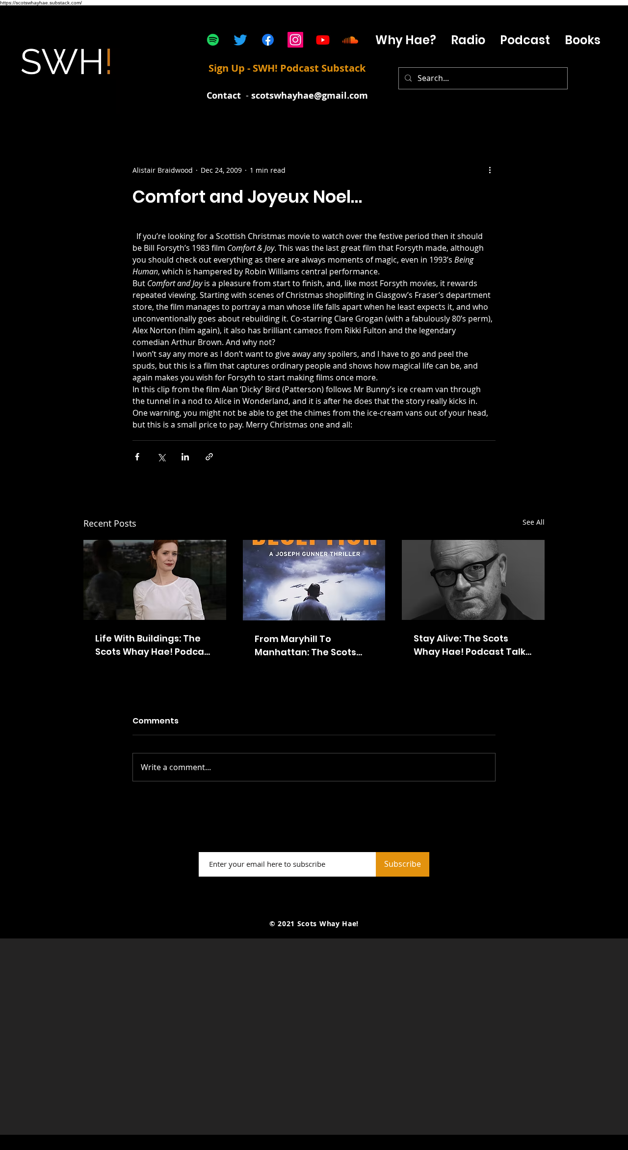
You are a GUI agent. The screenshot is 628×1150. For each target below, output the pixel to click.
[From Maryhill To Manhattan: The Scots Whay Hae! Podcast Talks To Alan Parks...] (314, 580)
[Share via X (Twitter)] (161, 456)
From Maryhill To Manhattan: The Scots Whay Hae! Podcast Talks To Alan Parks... (313, 646)
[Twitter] (240, 40)
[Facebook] (268, 40)
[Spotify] (213, 40)
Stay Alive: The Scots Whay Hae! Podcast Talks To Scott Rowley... (472, 645)
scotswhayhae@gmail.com (309, 95)
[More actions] (490, 170)
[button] (525, 40)
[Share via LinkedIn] (185, 456)
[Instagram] (295, 40)
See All (534, 522)
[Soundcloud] (350, 40)
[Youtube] (323, 40)
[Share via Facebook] (137, 456)
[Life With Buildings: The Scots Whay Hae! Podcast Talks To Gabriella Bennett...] (154, 580)
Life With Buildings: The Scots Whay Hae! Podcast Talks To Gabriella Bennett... (154, 645)
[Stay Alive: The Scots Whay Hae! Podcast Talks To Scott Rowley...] (473, 580)
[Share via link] (209, 456)
